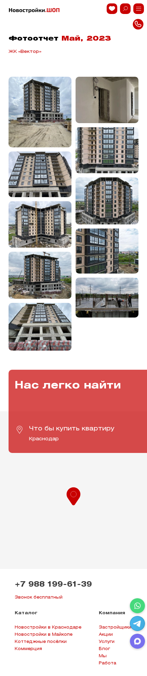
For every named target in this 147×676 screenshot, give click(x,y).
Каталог (26, 613)
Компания (112, 613)
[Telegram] (137, 623)
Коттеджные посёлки (41, 642)
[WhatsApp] (137, 605)
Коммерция (28, 649)
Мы (103, 656)
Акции (106, 634)
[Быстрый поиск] (125, 8)
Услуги (107, 642)
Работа (107, 663)
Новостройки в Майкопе (43, 634)
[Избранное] (112, 8)
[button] (73, 496)
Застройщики (115, 627)
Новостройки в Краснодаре (48, 627)
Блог (104, 649)
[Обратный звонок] (138, 8)
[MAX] (137, 641)
